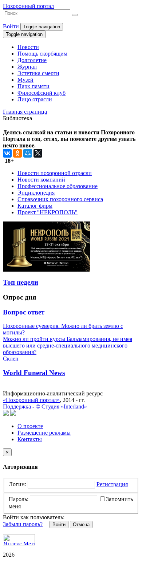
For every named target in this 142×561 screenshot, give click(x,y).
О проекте (30, 426)
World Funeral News (34, 373)
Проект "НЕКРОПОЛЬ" (47, 212)
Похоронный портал (28, 6)
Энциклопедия (36, 193)
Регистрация (112, 484)
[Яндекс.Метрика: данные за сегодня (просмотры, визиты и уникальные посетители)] (19, 539)
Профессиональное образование (57, 186)
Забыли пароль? (23, 524)
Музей (25, 80)
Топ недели (20, 282)
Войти (11, 26)
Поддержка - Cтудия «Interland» (45, 406)
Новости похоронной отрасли (54, 173)
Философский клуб (41, 93)
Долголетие (32, 60)
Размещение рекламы (44, 433)
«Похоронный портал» (31, 400)
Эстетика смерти (38, 73)
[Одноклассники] (17, 153)
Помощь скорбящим (42, 53)
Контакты (29, 439)
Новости (28, 47)
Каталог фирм (34, 206)
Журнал (27, 67)
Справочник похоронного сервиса (60, 199)
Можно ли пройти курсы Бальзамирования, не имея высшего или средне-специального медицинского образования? (67, 345)
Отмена (81, 524)
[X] (37, 153)
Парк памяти (33, 86)
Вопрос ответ (23, 312)
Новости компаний (41, 179)
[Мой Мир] (27, 153)
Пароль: (18, 499)
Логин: (17, 484)
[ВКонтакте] (7, 153)
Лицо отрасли (34, 99)
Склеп (11, 358)
